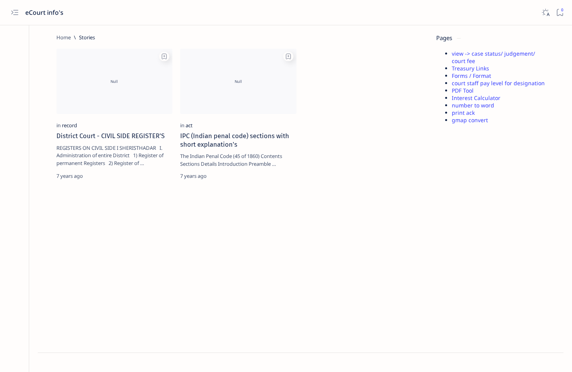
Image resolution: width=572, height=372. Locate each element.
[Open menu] (14, 12)
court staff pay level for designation (498, 83)
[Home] (63, 37)
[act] (189, 125)
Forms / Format (471, 75)
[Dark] (545, 12)
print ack (463, 112)
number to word (473, 105)
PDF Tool (463, 90)
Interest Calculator (476, 98)
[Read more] (159, 175)
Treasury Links (470, 68)
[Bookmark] (560, 12)
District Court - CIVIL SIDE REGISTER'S (110, 136)
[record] (69, 125)
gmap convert (470, 120)
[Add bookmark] (164, 56)
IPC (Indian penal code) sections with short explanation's (234, 140)
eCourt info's (45, 12)
